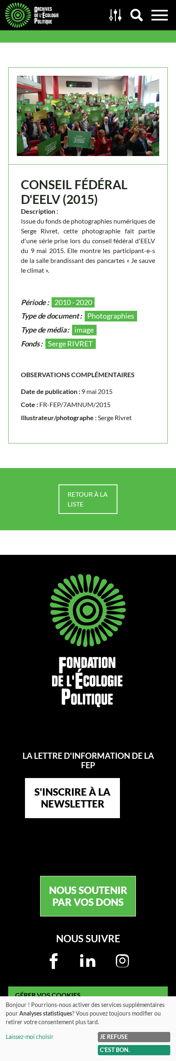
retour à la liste (88, 499)
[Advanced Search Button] (115, 15)
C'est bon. (115, 1049)
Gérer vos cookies (48, 995)
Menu (159, 15)
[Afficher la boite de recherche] (136, 15)
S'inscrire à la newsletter (72, 798)
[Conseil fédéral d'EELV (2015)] (88, 116)
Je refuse (114, 1036)
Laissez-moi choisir (30, 1036)
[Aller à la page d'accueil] (52, 15)
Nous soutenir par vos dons (88, 896)
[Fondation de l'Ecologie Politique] (88, 640)
